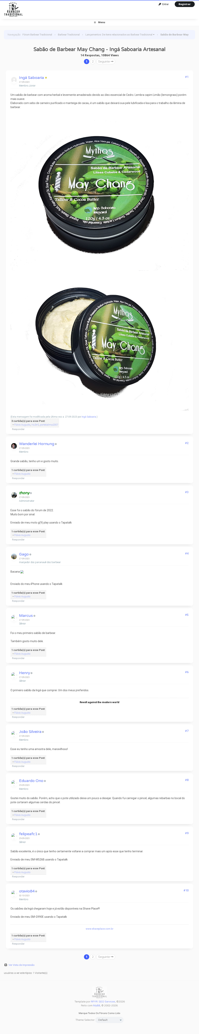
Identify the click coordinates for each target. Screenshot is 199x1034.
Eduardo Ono (31, 780)
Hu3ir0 (35, 424)
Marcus (26, 615)
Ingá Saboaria (31, 77)
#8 (187, 780)
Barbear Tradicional (69, 34)
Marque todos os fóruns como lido (99, 1013)
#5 (187, 614)
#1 (187, 76)
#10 (186, 890)
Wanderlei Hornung (36, 444)
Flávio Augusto (22, 424)
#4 (187, 553)
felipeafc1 (28, 834)
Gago (24, 554)
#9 (187, 833)
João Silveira (30, 731)
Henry (24, 673)
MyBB (96, 1005)
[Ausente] (46, 78)
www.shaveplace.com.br (99, 928)
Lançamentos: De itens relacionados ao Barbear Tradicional (119, 34)
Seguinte (104, 61)
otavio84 (27, 891)
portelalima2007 (49, 424)
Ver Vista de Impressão (22, 964)
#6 (187, 672)
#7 (187, 731)
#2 (187, 443)
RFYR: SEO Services (103, 1001)
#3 (187, 492)
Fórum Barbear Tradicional (37, 34)
